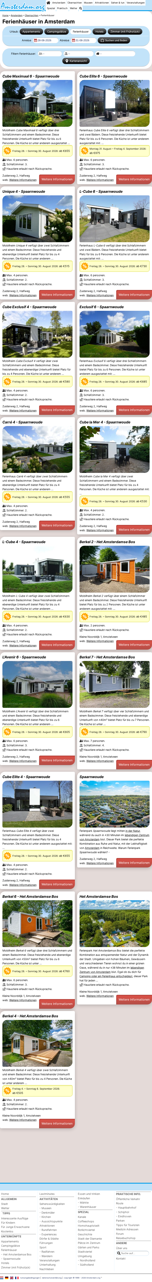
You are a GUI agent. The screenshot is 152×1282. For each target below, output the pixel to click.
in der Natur (132, 830)
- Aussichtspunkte (50, 1221)
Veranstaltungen (136, 2)
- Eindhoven (123, 1216)
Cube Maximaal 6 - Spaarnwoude (30, 76)
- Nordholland (86, 1260)
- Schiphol (122, 1212)
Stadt (4, 1203)
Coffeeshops (86, 1221)
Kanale (82, 1216)
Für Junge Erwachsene (15, 1226)
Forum (120, 1233)
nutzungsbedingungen (30, 1278)
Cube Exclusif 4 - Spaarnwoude (29, 307)
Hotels (99, 31)
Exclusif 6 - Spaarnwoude (102, 307)
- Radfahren (46, 1251)
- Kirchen (45, 1216)
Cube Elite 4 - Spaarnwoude (26, 777)
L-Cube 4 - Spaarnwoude (23, 542)
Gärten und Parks (88, 1247)
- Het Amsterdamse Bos (16, 1254)
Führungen (46, 1242)
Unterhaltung (47, 1264)
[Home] (48, 3)
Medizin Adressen (127, 1229)
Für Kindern (8, 1222)
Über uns (121, 1248)
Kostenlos (7, 1231)
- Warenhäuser (87, 1206)
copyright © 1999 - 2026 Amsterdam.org (82, 1278)
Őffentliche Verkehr (128, 1199)
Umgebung (85, 1256)
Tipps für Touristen (127, 1225)
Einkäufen (84, 1198)
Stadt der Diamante (90, 1238)
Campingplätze (56, 31)
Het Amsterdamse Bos (99, 896)
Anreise (27, 40)
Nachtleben (46, 1269)
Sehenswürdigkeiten (52, 1203)
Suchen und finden (116, 40)
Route (119, 1203)
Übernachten (74, 2)
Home (5, 1193)
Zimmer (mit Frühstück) (125, 31)
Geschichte (85, 1234)
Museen (88, 2)
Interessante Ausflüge (14, 1218)
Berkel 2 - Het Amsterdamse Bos (107, 542)
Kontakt (120, 1258)
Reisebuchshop (126, 1238)
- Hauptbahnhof (126, 1207)
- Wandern (45, 1256)
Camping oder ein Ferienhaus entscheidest (106, 976)
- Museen (45, 1208)
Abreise (65, 40)
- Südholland (86, 1264)
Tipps (6, 1213)
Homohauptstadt (88, 1225)
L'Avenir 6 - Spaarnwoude (24, 657)
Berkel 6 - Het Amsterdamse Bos (30, 896)
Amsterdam (58, 2)
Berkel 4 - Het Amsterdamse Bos (30, 1016)
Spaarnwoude (92, 777)
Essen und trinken (89, 1193)
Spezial (51, 8)
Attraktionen (102, 2)
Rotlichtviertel (86, 1229)
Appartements (31, 31)
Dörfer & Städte (49, 1238)
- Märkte (83, 1202)
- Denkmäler (47, 1212)
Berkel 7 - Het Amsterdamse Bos (107, 657)
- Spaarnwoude (10, 1258)
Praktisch (62, 8)
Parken (120, 1220)
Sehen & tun (117, 2)
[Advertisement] (76, 1156)
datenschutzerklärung (52, 1278)
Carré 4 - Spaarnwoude (22, 422)
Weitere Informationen (23, 179)
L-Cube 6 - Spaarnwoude (101, 191)
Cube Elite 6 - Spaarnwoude (103, 76)
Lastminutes (47, 1193)
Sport (42, 1247)
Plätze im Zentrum (89, 1242)
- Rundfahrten (48, 1229)
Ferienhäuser (81, 31)
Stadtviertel (85, 1251)
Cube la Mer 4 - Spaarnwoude (105, 422)
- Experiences (48, 1234)
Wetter (73, 8)
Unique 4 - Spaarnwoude (23, 191)
